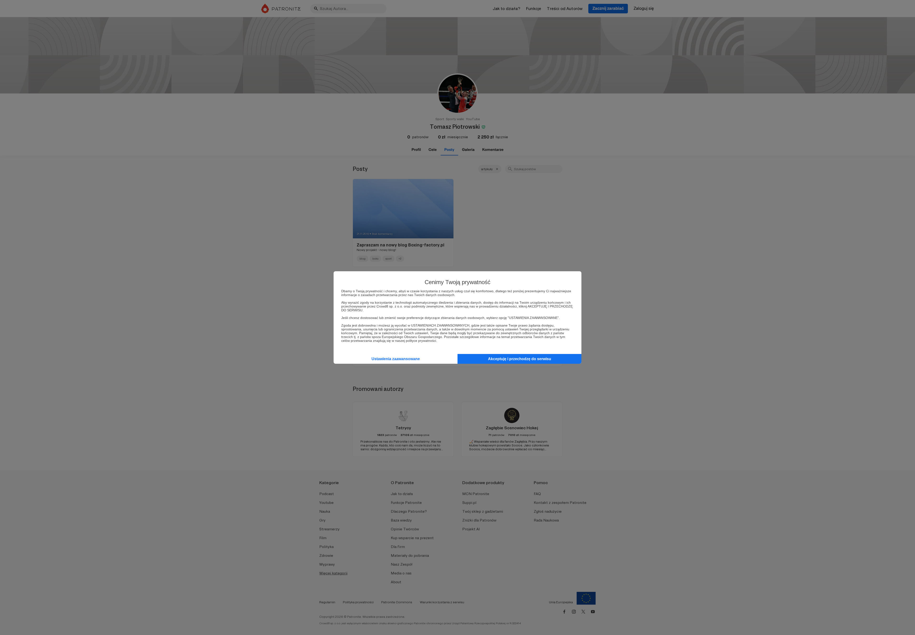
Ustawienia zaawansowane (395, 359)
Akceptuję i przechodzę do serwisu (519, 359)
